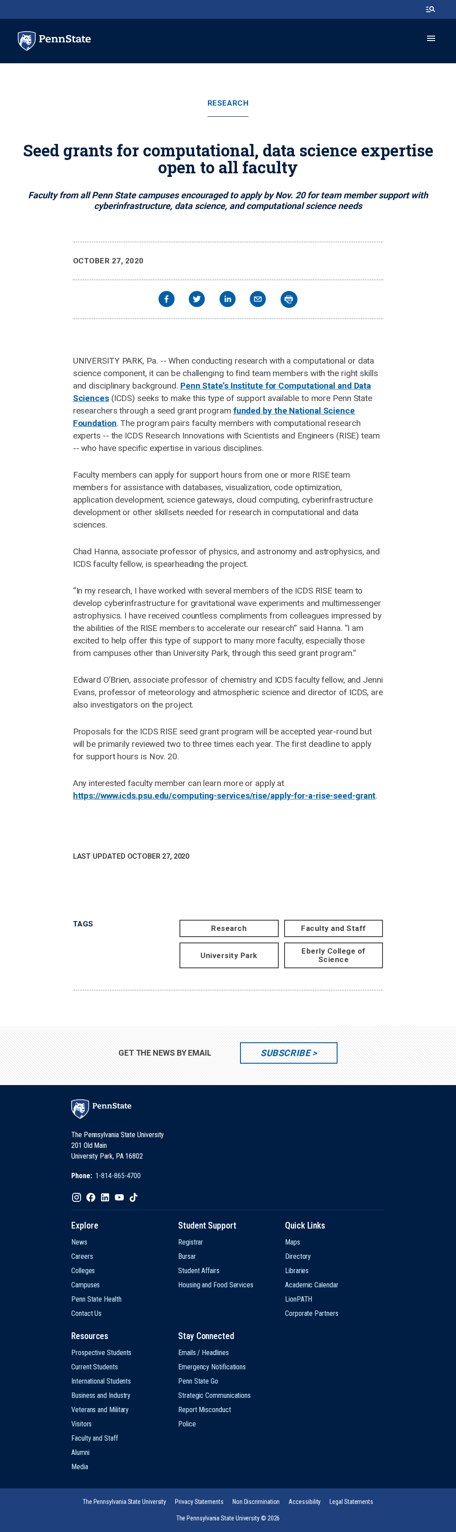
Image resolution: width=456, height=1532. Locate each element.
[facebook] (167, 300)
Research (228, 103)
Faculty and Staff (333, 928)
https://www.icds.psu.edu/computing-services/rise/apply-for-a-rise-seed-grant (224, 796)
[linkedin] (228, 300)
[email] (258, 300)
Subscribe (285, 1053)
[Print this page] (289, 299)
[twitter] (197, 300)
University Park (228, 955)
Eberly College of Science (333, 955)
